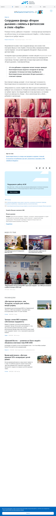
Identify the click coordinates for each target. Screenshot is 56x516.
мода (18, 202)
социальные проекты (23, 203)
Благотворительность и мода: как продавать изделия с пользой (25, 156)
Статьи (6, 314)
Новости (7, 17)
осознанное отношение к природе (38, 202)
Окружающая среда (20, 39)
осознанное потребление (11, 203)
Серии (6, 335)
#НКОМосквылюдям (12, 202)
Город (15, 314)
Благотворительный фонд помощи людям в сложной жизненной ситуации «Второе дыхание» (29, 206)
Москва (9, 199)
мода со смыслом (24, 202)
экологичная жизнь (32, 203)
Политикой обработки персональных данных (13, 509)
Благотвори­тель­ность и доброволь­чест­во (25, 349)
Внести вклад (13, 192)
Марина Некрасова (9, 39)
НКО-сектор (12, 289)
